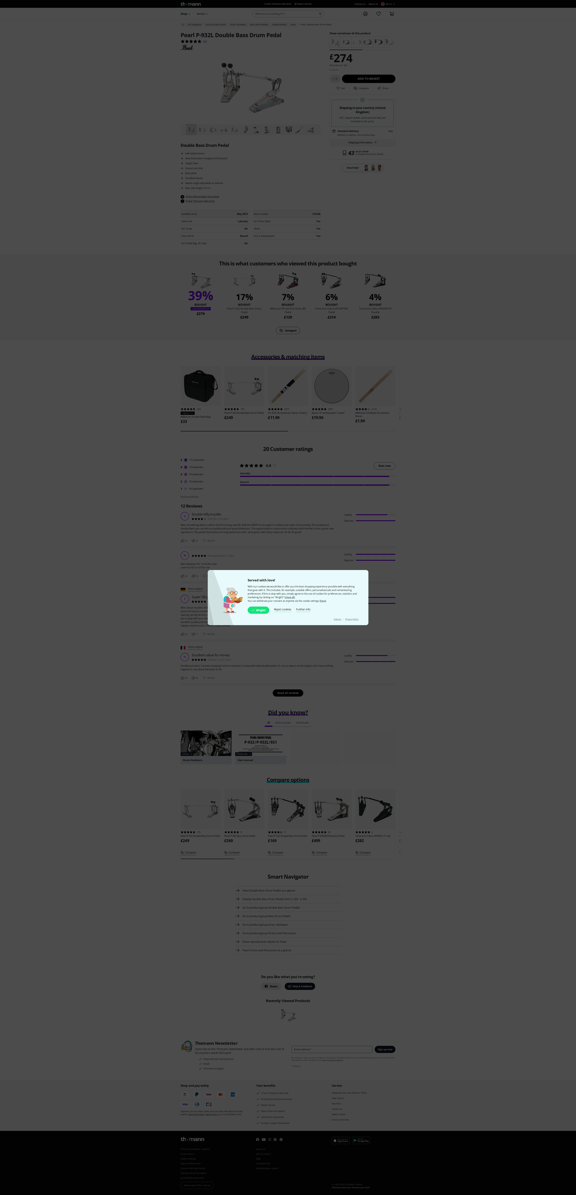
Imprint (338, 619)
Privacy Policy (351, 619)
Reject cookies (282, 609)
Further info (303, 609)
